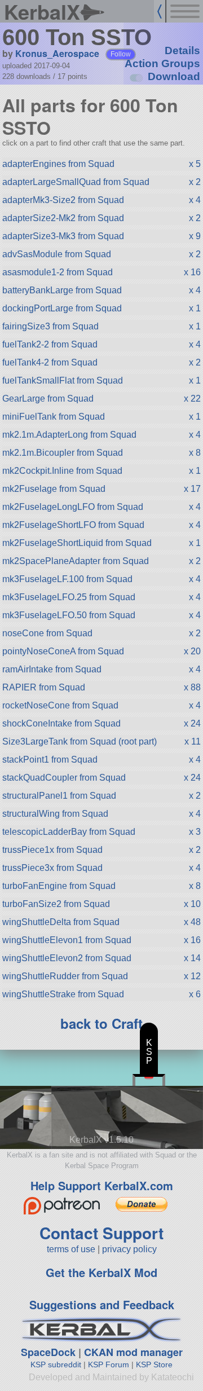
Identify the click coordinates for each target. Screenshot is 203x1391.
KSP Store (154, 1364)
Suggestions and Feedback (101, 1304)
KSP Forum (108, 1364)
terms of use (71, 1249)
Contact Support (101, 1232)
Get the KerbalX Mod (101, 1272)
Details (182, 50)
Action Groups (162, 63)
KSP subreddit (55, 1364)
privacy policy (129, 1249)
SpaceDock (48, 1352)
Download (174, 76)
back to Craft (101, 1023)
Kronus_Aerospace (57, 53)
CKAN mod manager (133, 1352)
